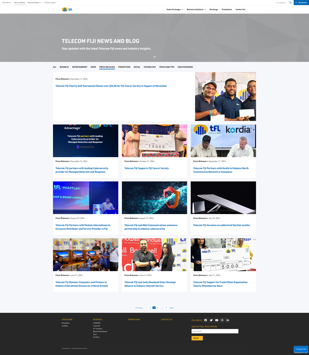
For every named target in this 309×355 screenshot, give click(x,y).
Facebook (206, 320)
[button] (301, 349)
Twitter (211, 320)
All (54, 67)
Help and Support (34, 2)
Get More (96, 337)
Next (172, 307)
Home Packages (174, 9)
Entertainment (79, 67)
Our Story (6, 2)
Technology (150, 67)
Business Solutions (195, 9)
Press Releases (107, 67)
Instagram (222, 320)
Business (64, 67)
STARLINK (96, 323)
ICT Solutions (97, 329)
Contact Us (240, 9)
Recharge (214, 9)
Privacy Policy (66, 348)
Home (93, 67)
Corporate (96, 326)
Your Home (67, 319)
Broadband (65, 323)
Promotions (227, 9)
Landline (65, 326)
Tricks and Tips (166, 67)
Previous (139, 307)
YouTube (216, 320)
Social (137, 67)
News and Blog (19, 2)
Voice (95, 334)
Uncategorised (185, 67)
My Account (302, 2)
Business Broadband (100, 331)
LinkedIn (227, 320)
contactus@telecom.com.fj (79, 348)
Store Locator (51, 2)
